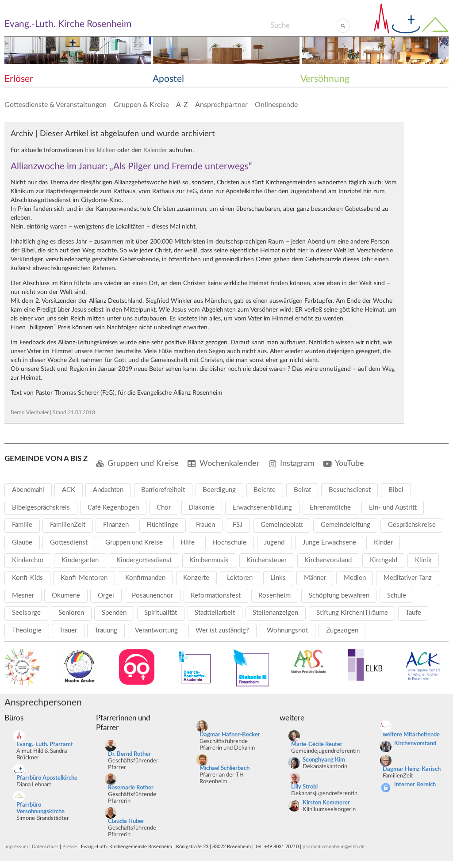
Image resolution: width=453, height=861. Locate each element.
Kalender (155, 150)
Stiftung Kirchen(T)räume (352, 613)
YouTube (349, 463)
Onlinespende (276, 104)
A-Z (182, 104)
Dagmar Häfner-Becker (230, 735)
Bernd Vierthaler (30, 412)
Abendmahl (28, 490)
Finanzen (116, 525)
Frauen (205, 525)
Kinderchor (28, 560)
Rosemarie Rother (131, 788)
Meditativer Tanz (408, 578)
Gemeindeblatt (282, 525)
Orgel (106, 595)
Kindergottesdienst (144, 560)
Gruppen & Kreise (141, 104)
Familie (22, 525)
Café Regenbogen (113, 507)
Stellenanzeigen (275, 613)
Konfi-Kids (27, 578)
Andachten (108, 490)
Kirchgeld (383, 560)
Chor (164, 507)
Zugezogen (342, 630)
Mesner (23, 595)
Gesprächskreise (412, 525)
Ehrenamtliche (330, 507)
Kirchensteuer (266, 560)
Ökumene (66, 595)
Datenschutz (45, 846)
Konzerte (196, 578)
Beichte (264, 490)
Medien (355, 578)
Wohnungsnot (287, 630)
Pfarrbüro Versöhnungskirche (40, 808)
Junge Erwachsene (329, 542)
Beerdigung (219, 490)
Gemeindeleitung (345, 525)
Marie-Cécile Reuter (316, 744)
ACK (68, 490)
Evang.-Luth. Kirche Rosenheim (67, 24)
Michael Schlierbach (225, 768)
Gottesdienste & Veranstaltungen (55, 104)
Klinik (423, 560)
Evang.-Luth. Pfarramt (44, 744)
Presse (69, 846)
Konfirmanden (145, 578)
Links (278, 578)
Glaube (22, 542)
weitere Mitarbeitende (411, 735)
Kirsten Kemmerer (326, 803)
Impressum (16, 846)
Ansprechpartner (221, 104)
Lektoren (240, 578)
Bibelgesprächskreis (41, 507)
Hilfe (187, 542)
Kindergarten (80, 560)
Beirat (302, 490)
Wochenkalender (230, 463)
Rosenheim (274, 595)
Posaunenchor (152, 595)
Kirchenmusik (209, 560)
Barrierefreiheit (163, 490)
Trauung (106, 630)
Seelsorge (26, 613)
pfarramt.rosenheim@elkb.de (334, 846)
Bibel (395, 490)
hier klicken (100, 150)
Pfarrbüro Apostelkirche (46, 778)
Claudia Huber (126, 821)
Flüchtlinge (162, 525)
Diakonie (201, 507)
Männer (315, 578)
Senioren (71, 613)
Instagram (297, 463)
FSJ (237, 525)
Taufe (413, 613)
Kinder (383, 542)
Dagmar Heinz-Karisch (412, 769)
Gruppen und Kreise (143, 463)
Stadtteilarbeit (215, 613)
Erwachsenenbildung (262, 507)
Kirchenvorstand (328, 560)
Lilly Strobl (304, 787)
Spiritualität (160, 613)
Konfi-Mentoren (84, 578)
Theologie (27, 630)
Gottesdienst (69, 542)
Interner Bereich (415, 785)
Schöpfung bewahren (339, 595)
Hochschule (229, 542)
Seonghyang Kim (324, 760)
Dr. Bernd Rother (129, 754)
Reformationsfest (216, 595)
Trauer (68, 630)
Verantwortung (156, 630)
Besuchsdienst (350, 490)
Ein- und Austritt (393, 507)
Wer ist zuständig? (222, 630)
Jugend (274, 542)
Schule (396, 595)
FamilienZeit (67, 525)
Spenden (114, 613)
